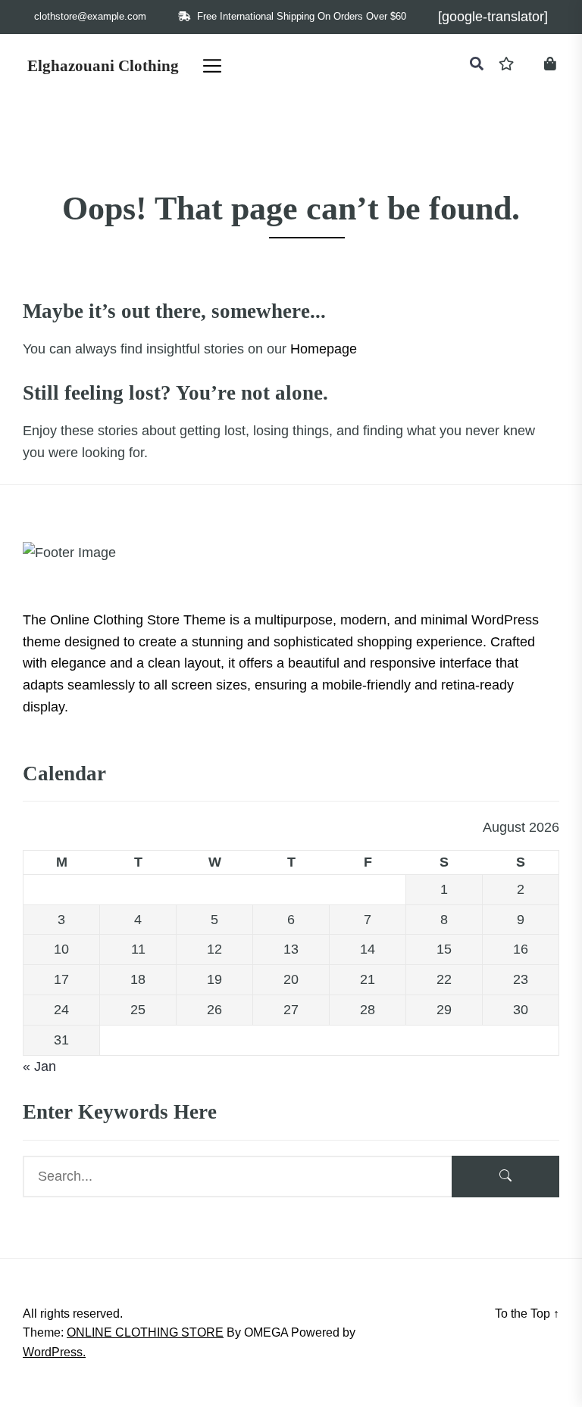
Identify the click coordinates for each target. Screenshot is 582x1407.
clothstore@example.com (90, 16)
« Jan (39, 1066)
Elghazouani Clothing (103, 66)
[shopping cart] (550, 65)
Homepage (323, 348)
